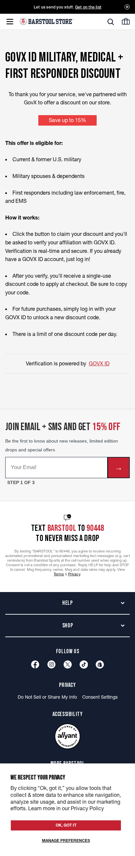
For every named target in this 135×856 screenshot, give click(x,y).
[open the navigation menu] (9, 21)
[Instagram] (51, 664)
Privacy (74, 574)
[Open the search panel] (110, 22)
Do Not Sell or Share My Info (47, 697)
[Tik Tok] (84, 664)
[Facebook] (35, 664)
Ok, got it (66, 825)
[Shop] (100, 664)
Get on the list (88, 7)
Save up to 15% (67, 120)
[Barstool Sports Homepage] (47, 21)
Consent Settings (100, 697)
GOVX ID (99, 363)
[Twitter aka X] (68, 664)
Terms (59, 574)
